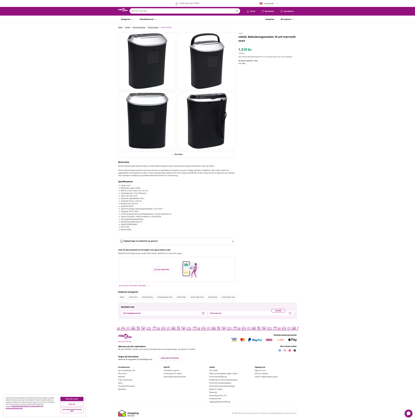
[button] (187, 3)
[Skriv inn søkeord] (237, 11)
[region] (44, 406)
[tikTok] (295, 350)
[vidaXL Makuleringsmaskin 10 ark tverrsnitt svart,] (147, 61)
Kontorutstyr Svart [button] (197, 297)
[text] (245, 50)
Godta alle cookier (71, 399)
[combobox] (184, 11)
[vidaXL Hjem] (123, 9)
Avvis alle (72, 404)
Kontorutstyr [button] (181, 297)
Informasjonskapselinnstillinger (222, 386)
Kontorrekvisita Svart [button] (164, 297)
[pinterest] (290, 350)
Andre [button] (122, 297)
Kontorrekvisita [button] (147, 297)
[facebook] (280, 350)
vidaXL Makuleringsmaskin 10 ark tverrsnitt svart (267, 38)
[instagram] (285, 350)
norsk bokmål (269, 3)
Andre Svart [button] (133, 297)
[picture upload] (190, 269)
